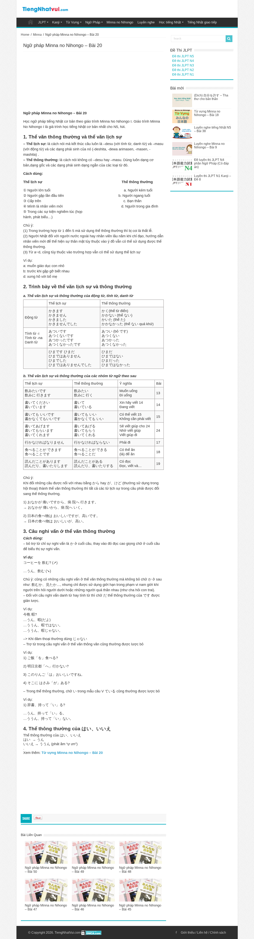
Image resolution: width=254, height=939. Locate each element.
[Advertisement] (93, 81)
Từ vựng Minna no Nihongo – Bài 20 (72, 753)
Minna (37, 34)
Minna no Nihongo (120, 22)
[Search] (229, 38)
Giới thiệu (188, 932)
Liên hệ (202, 932)
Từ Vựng (72, 22)
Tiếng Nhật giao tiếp (202, 22)
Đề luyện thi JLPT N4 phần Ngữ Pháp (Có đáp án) (211, 163)
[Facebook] (176, 932)
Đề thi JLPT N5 (183, 56)
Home (30, 22)
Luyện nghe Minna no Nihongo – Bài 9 (209, 145)
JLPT (42, 22)
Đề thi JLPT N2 (183, 70)
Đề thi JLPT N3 (183, 65)
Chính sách (218, 932)
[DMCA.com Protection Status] (91, 932)
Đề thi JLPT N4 (183, 60)
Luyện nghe (146, 22)
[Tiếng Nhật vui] (45, 8)
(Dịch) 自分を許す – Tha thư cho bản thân (211, 97)
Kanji (56, 22)
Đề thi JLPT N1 (183, 74)
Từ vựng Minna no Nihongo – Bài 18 (207, 113)
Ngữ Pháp (92, 22)
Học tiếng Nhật (170, 22)
